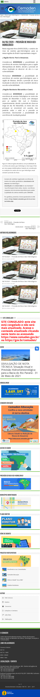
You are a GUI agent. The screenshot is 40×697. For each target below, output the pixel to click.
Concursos (7, 606)
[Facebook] (21, 684)
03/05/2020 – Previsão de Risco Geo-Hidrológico (14, 222)
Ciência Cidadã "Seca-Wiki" (14, 580)
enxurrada (18, 186)
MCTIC (2, 650)
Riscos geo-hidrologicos (12, 15)
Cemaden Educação (12, 574)
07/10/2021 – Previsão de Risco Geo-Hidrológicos (19, 257)
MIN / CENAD (4, 655)
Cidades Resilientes (12, 585)
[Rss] (19, 684)
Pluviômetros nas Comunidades (16, 569)
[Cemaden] (20, 9)
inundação (8, 186)
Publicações (8, 619)
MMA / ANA (3, 657)
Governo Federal (5, 647)
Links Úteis (7, 615)
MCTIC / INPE (4, 652)
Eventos (6, 602)
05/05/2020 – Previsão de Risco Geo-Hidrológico (25, 227)
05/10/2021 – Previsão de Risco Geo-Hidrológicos (19, 306)
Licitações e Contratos (10, 610)
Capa (1, 15)
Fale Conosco (8, 598)
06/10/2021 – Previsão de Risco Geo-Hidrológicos (19, 281)
